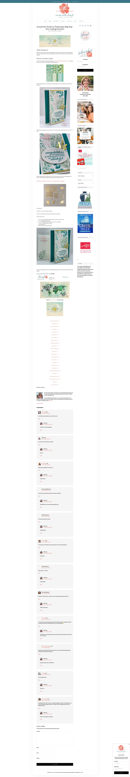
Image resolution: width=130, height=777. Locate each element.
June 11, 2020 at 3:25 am (46, 619)
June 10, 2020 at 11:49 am (47, 424)
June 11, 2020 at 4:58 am (46, 647)
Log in (81, 772)
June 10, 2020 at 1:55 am (46, 438)
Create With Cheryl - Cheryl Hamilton (65, 10)
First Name (85, 59)
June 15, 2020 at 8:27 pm (46, 674)
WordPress (77, 772)
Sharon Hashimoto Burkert (46, 646)
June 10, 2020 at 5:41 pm (46, 567)
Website (38, 758)
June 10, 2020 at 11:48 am (47, 450)
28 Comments (59, 30)
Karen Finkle (44, 617)
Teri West (43, 673)
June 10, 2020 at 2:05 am (46, 464)
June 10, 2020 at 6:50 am (46, 516)
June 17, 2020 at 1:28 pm (47, 685)
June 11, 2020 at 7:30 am (47, 604)
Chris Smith (44, 540)
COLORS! (42, 387)
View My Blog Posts (40, 403)
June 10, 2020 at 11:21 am (46, 541)
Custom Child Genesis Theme (60, 772)
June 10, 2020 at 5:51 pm (47, 578)
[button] (85, 20)
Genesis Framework (71, 772)
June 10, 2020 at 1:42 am (46, 413)
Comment (38, 731)
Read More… (51, 400)
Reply (39, 418)
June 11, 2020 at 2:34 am (46, 593)
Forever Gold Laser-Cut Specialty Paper (51, 181)
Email (38, 752)
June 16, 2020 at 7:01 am (46, 700)
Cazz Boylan (44, 411)
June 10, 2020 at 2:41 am (46, 490)
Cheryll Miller (44, 463)
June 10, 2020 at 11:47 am (47, 527)
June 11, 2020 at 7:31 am (47, 659)
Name (38, 747)
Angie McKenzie (44, 698)
